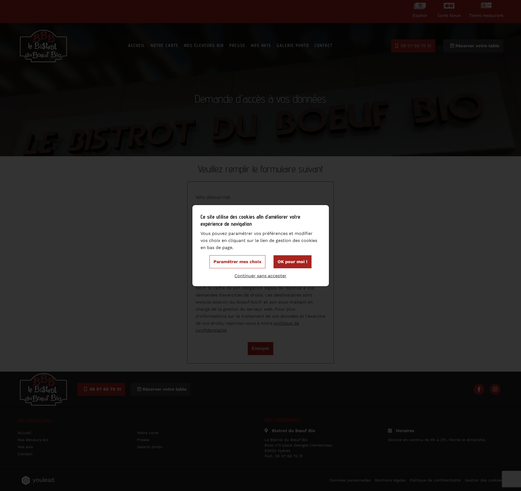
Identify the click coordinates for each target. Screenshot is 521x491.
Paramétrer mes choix (237, 261)
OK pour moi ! (292, 261)
